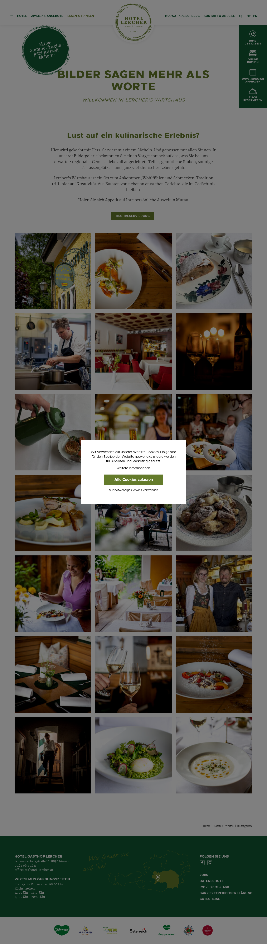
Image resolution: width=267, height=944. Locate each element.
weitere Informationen (133, 468)
